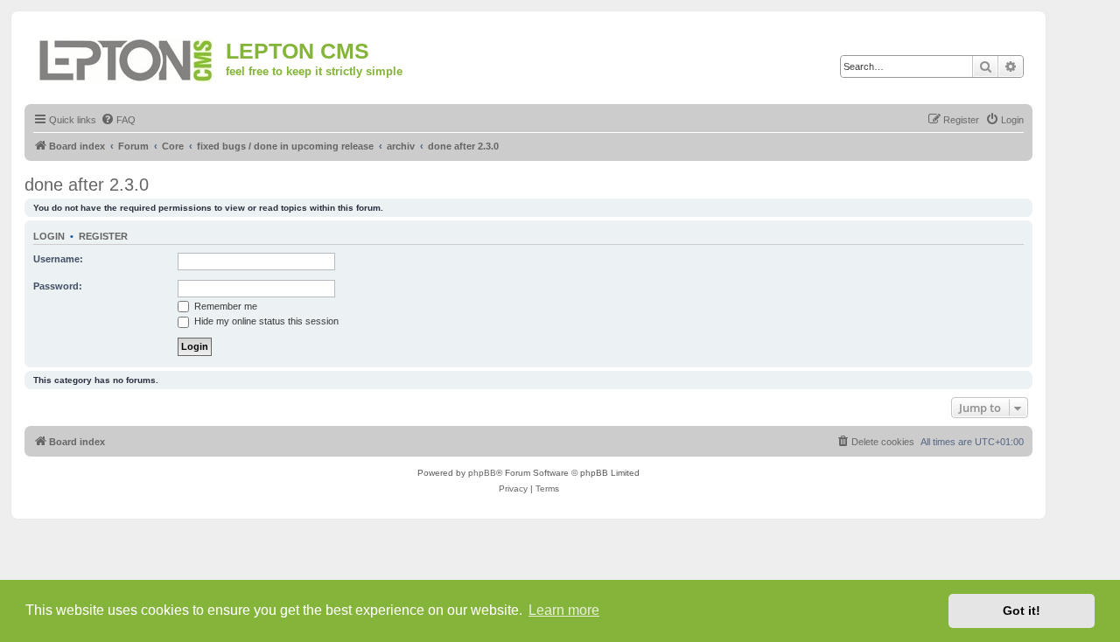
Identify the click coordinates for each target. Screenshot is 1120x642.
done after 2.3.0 (86, 184)
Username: (58, 259)
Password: (57, 286)
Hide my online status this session (265, 321)
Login (49, 236)
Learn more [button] (563, 610)
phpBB (482, 473)
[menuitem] (118, 119)
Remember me (224, 306)
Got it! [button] (1021, 611)
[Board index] (127, 57)
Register (103, 236)
